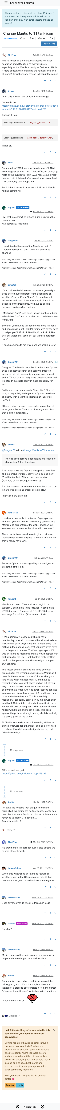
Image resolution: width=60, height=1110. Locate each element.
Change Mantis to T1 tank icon (39, 450)
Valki (10, 162)
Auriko (11, 802)
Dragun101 (13, 240)
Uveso (11, 91)
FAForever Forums (22, 2)
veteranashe (14, 897)
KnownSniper (14, 868)
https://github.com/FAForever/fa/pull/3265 (24, 773)
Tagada (11, 207)
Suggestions (11, 38)
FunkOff (12, 599)
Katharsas (13, 513)
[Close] (54, 1030)
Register (10, 1085)
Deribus (12, 923)
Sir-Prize (12, 55)
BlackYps (12, 842)
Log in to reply (49, 43)
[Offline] (5, 55)
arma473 (12, 285)
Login (20, 1085)
